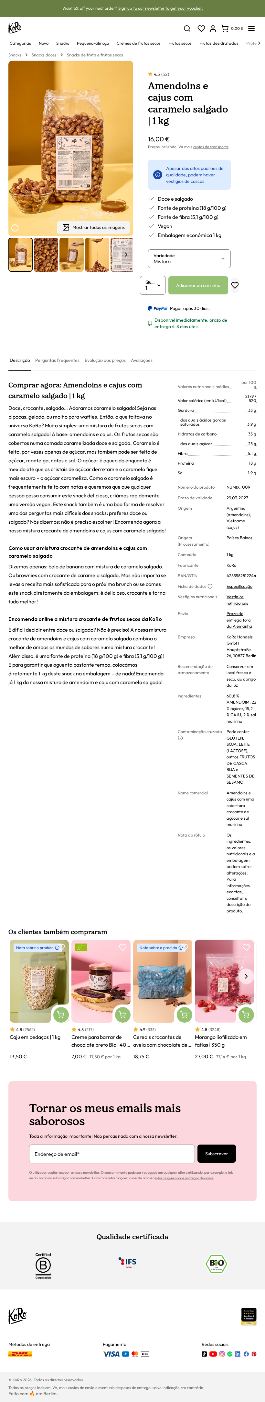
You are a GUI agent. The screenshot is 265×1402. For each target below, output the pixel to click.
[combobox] (187, 261)
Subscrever (216, 1154)
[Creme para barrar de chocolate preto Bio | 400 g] (101, 1000)
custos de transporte (210, 146)
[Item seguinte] (126, 254)
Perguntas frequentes (57, 360)
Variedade (164, 255)
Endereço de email (57, 1154)
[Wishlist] (201, 28)
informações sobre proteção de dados (184, 1178)
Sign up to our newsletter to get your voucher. (160, 8)
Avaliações (142, 360)
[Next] (259, 43)
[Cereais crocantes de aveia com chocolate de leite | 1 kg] (162, 1000)
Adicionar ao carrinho (198, 285)
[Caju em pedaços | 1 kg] (39, 1000)
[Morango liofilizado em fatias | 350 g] (224, 1000)
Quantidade (150, 282)
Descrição (20, 360)
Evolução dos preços (105, 360)
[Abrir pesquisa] (187, 28)
